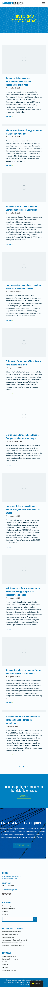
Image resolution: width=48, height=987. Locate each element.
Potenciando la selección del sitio (13, 945)
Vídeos (4, 962)
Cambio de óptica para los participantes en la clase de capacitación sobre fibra (18, 81)
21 (36, 766)
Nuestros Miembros (8, 909)
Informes (5, 964)
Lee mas (8, 116)
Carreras (5, 911)
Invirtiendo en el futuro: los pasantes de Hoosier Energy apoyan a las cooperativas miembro (23, 591)
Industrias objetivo (8, 937)
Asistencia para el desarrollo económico (15, 940)
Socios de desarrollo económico (12, 943)
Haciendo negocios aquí (10, 934)
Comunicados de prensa (10, 959)
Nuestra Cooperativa (8, 906)
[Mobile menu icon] (43, 3)
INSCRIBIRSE (24, 796)
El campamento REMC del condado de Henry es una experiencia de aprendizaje (23, 720)
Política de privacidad (9, 970)
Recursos (5, 967)
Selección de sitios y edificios (11, 931)
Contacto (5, 914)
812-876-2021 (6, 883)
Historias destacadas (9, 956)
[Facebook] (3, 893)
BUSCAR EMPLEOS (22, 845)
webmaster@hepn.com (9, 890)
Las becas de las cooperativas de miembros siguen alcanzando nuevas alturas (23, 509)
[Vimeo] (9, 893)
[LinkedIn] (6, 893)
